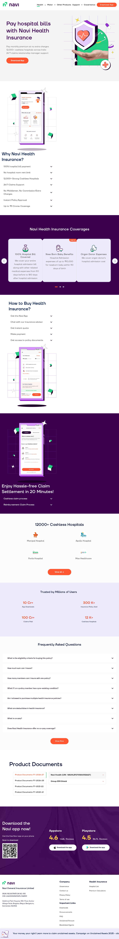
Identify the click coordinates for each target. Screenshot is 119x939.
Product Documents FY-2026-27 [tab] (29, 775)
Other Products (64, 4)
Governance (89, 4)
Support (76, 4)
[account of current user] (115, 261)
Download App (17, 60)
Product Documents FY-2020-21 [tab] (29, 792)
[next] (4, 261)
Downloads (64, 908)
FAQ (61, 916)
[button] (28, 167)
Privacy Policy (65, 895)
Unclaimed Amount (67, 921)
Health (40, 4)
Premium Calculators (97, 891)
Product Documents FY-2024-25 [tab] (29, 780)
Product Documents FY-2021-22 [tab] (29, 786)
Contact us (64, 891)
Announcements (66, 912)
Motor (50, 4)
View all (58, 572)
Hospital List (94, 886)
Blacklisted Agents (67, 925)
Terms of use (64, 899)
